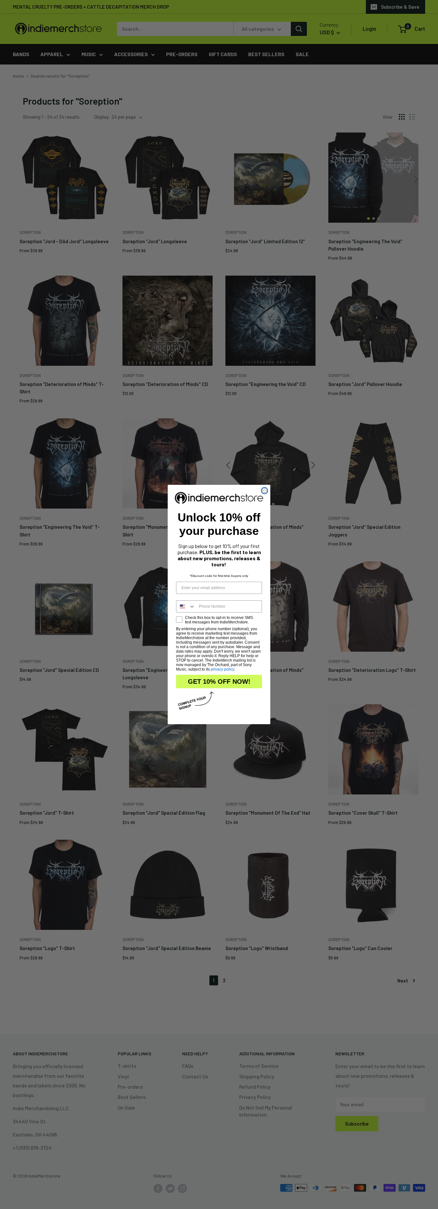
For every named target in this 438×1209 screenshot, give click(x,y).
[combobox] (186, 606)
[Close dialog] (264, 490)
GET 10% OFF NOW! (219, 681)
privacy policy (222, 669)
